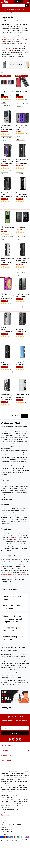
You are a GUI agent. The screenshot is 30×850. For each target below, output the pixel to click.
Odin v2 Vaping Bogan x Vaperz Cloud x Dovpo (22, 127)
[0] (28, 2)
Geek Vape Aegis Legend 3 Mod (5, 193)
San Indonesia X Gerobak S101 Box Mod (22, 294)
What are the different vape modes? (11, 606)
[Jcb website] (18, 837)
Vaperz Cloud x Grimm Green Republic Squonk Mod (7, 227)
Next (24, 416)
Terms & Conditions (13, 843)
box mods (13, 37)
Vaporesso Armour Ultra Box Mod (7, 259)
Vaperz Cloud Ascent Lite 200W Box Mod (22, 193)
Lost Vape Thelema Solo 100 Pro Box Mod (22, 259)
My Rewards (19, 1)
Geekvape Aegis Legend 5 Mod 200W (7, 160)
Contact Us (24, 687)
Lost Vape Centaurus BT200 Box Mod (21, 226)
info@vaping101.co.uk (6, 831)
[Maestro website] (14, 837)
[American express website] (8, 837)
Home (4, 13)
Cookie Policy (22, 843)
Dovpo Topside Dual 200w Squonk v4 (21, 92)
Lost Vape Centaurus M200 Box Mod (6, 126)
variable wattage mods (8, 39)
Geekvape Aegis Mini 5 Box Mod (22, 361)
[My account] (24, 2)
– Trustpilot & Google (16, 9)
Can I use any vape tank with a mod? (12, 638)
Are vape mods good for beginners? (11, 629)
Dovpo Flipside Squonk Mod (22, 160)
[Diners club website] (21, 837)
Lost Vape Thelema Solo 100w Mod (7, 92)
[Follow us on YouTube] (20, 739)
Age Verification (4, 843)
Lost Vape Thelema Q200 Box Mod (21, 328)
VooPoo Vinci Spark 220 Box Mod (6, 328)
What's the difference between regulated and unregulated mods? (12, 619)
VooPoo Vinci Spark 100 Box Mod (7, 361)
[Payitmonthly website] (27, 837)
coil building (22, 574)
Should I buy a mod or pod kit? (11, 598)
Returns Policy (4, 844)
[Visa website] (2, 837)
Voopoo (14, 48)
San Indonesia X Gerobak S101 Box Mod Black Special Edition (7, 395)
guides (26, 661)
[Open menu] (1, 2)
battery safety (12, 574)
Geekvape (21, 46)
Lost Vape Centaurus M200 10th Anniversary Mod (7, 294)
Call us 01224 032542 (6, 829)
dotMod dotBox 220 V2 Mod (22, 395)
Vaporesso (8, 48)
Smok (3, 48)
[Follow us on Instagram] (17, 739)
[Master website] (5, 837)
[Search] (27, 5)
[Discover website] (24, 837)
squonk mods (20, 37)
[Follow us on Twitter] (13, 739)
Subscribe (15, 733)
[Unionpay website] (11, 837)
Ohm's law (5, 574)
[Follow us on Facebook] (10, 739)
